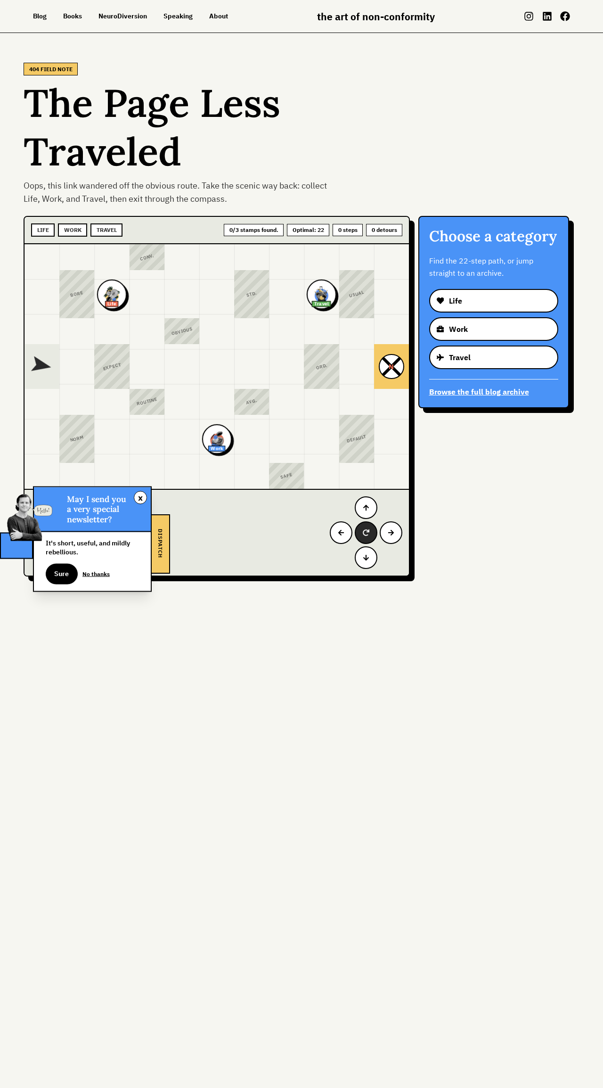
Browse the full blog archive (479, 391)
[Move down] (366, 557)
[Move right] (391, 532)
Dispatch (160, 544)
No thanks (96, 573)
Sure (61, 573)
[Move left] (341, 532)
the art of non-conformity (376, 16)
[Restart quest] (366, 532)
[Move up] (366, 507)
